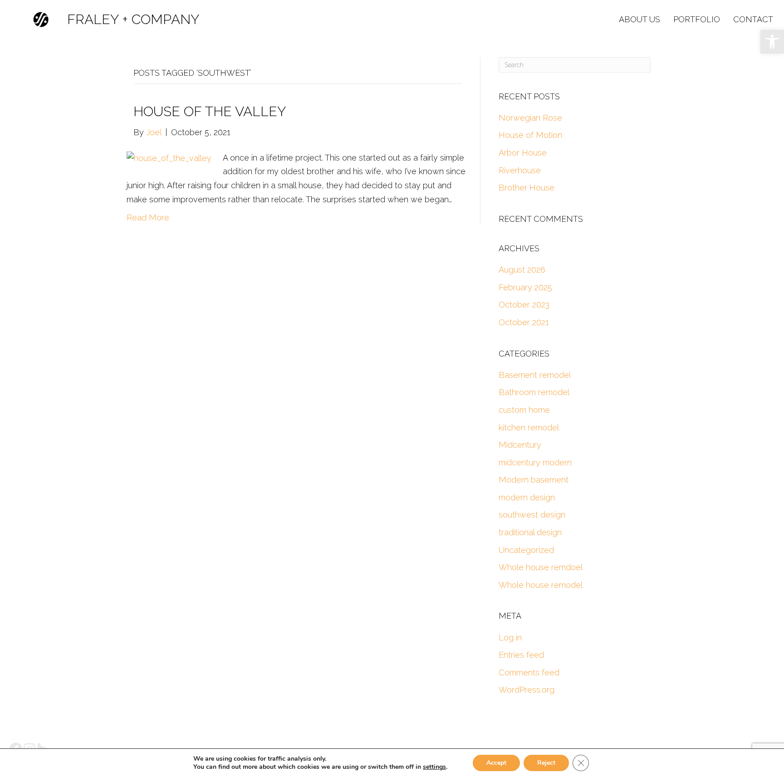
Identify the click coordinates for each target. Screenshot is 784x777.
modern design (527, 497)
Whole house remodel (541, 585)
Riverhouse (520, 170)
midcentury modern (535, 462)
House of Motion (530, 135)
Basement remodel (535, 375)
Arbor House (523, 152)
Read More (148, 217)
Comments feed (529, 672)
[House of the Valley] (169, 157)
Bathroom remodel (534, 392)
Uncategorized (526, 550)
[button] (772, 42)
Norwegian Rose (530, 117)
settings (434, 767)
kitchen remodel (529, 427)
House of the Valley (209, 111)
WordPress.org (526, 689)
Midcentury (520, 445)
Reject (546, 762)
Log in (510, 637)
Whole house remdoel (541, 567)
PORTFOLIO (696, 19)
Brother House (526, 187)
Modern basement (533, 479)
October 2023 (524, 304)
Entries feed (521, 655)
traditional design (530, 532)
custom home (524, 410)
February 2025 (525, 287)
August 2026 (522, 269)
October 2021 (524, 322)
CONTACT (753, 19)
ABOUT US (639, 19)
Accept (496, 762)
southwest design (532, 514)
